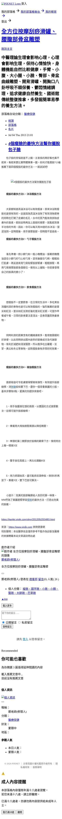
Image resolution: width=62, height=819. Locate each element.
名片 (11, 129)
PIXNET (16, 763)
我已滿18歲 (8, 812)
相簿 (11, 120)
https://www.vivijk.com (20, 527)
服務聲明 (37, 767)
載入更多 (7, 605)
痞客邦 (33, 579)
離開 (20, 812)
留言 (41, 579)
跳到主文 (6, 48)
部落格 (12, 125)
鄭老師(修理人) (10, 559)
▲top (4, 599)
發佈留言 (7, 626)
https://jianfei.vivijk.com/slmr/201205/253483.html (28, 519)
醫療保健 (29, 114)
